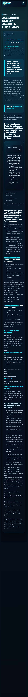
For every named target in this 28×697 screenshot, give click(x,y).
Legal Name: (7, 381)
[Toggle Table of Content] (18, 150)
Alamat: (6, 355)
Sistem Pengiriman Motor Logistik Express (14, 176)
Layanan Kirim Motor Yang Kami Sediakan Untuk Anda (14, 173)
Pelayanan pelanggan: (10, 376)
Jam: (5, 368)
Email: (6, 350)
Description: (7, 335)
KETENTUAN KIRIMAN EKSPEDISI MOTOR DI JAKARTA (13, 182)
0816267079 (8, 378)
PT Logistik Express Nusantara (15, 179)
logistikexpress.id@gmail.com (13, 352)
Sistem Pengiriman (11, 306)
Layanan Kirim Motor (12, 257)
